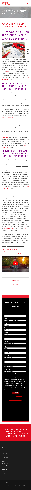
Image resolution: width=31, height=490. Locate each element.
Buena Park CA (24, 129)
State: (5, 350)
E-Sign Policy (25, 487)
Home (3, 461)
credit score (5, 137)
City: (5, 346)
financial (8, 71)
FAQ (3, 471)
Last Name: (6, 360)
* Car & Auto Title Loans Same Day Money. (13, 254)
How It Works (5, 469)
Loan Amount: (7, 337)
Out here (25, 228)
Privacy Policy (17, 485)
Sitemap (23, 485)
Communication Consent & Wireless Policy (12, 487)
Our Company (5, 463)
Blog (3, 467)
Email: (5, 364)
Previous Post (15, 280)
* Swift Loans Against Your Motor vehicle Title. (14, 252)
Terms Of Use (9, 485)
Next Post (15, 284)
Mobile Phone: (7, 369)
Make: (5, 318)
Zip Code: (6, 341)
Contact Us (4, 473)
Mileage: (6, 332)
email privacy (19, 396)
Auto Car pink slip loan (15, 192)
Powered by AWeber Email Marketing (15, 400)
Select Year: (7, 314)
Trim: (5, 327)
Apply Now (4, 465)
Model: (5, 323)
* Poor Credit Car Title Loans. (9, 249)
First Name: (6, 355)
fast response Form (9, 228)
